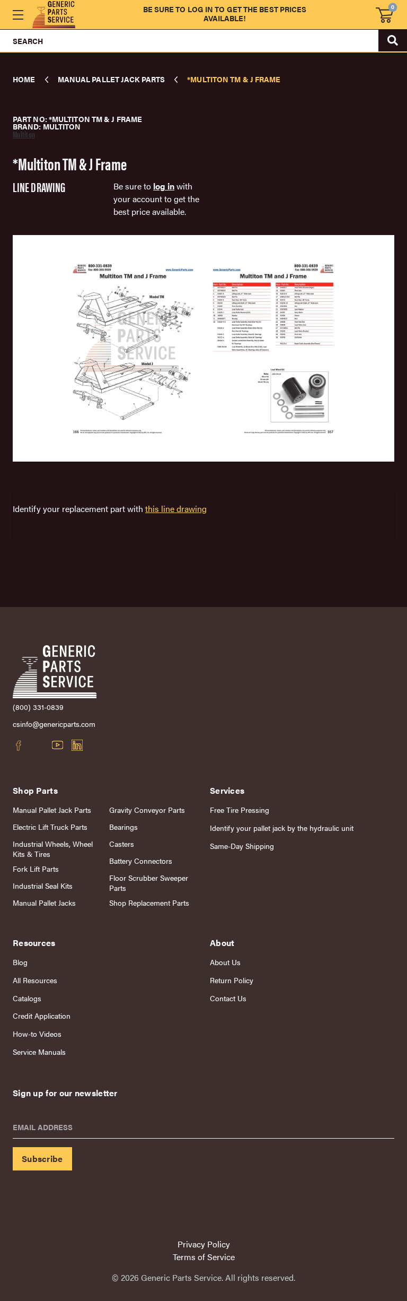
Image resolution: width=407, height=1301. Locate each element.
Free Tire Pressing (239, 810)
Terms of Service (204, 1257)
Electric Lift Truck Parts (50, 827)
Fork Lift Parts (36, 869)
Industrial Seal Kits (43, 886)
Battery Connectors (140, 861)
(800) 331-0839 (38, 707)
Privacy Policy (204, 1244)
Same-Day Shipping (242, 846)
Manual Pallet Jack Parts (52, 810)
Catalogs (27, 998)
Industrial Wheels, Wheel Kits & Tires (53, 849)
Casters (121, 844)
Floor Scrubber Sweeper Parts (148, 883)
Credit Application (41, 1016)
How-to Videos (37, 1034)
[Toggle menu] (17, 14)
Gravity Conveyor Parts (147, 810)
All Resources (35, 980)
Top (375, 1158)
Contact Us (228, 998)
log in (163, 186)
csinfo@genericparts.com (54, 724)
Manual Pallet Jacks (44, 903)
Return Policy (231, 980)
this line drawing (176, 508)
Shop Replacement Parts (149, 903)
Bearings (123, 827)
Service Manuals (39, 1052)
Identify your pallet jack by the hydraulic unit (281, 828)
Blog (20, 962)
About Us (225, 962)
